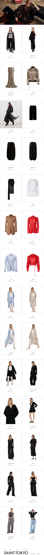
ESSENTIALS (5, 13)
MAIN (10, 0)
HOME (5, 8)
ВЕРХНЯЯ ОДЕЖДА (6, 6)
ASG (4, 4)
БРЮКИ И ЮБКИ (6, 9)
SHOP (5, 0)
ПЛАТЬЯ (5, 10)
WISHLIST (34, 0)
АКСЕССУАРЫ (6, 11)
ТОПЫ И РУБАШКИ (6, 7)
